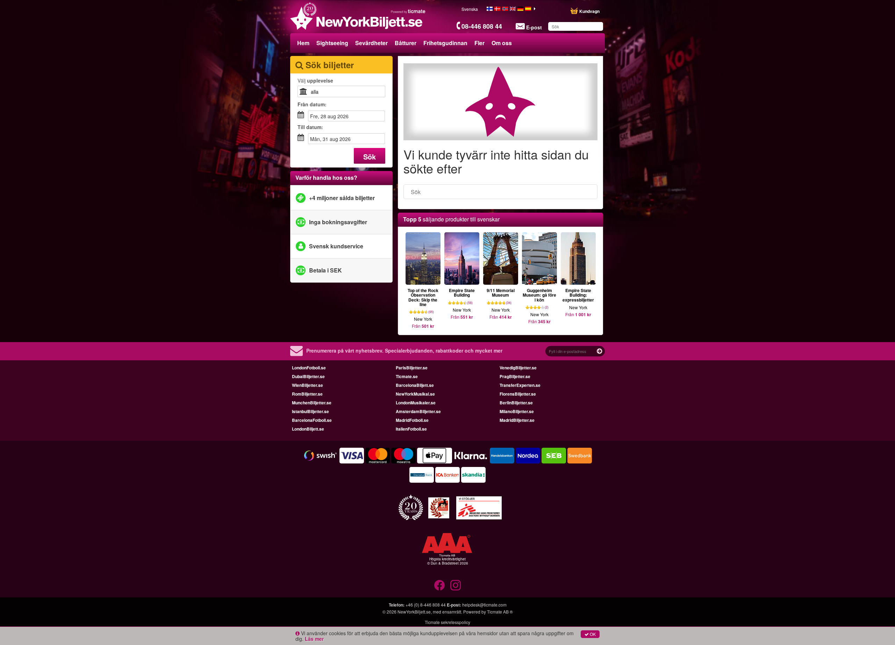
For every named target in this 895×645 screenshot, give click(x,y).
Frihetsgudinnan (445, 43)
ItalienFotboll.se (411, 429)
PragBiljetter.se (515, 376)
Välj (315, 80)
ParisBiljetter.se (412, 367)
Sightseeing (332, 43)
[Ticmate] (408, 11)
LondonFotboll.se (309, 367)
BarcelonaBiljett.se (415, 385)
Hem (303, 43)
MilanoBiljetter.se (517, 411)
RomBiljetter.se (307, 394)
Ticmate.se (407, 376)
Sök (369, 156)
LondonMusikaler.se (416, 402)
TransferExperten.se (520, 385)
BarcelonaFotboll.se (312, 420)
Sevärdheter (371, 43)
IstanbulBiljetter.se (310, 411)
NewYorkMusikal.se (415, 394)
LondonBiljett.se (308, 429)
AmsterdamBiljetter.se (418, 411)
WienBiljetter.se (307, 385)
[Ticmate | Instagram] (455, 585)
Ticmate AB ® (500, 612)
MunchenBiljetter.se (311, 402)
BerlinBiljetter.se (516, 402)
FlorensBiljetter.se (518, 394)
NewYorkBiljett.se (414, 612)
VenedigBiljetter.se (518, 367)
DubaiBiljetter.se (308, 376)
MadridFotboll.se (412, 420)
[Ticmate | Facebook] (439, 585)
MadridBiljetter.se (517, 420)
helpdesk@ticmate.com (484, 605)
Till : (310, 126)
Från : (312, 104)
